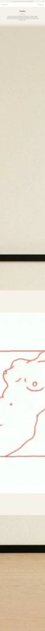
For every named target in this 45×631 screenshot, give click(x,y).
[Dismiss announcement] (44, 1)
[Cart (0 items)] (40, 4)
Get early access (17, 625)
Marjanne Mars (22, 14)
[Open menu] (43, 5)
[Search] (38, 4)
